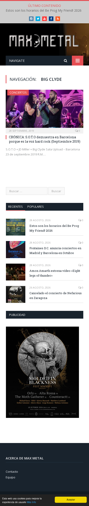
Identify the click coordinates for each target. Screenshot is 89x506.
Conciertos (18, 92)
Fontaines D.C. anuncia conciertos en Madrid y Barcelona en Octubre (55, 250)
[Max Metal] (44, 40)
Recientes (15, 206)
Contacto (12, 471)
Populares (35, 206)
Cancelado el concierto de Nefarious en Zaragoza (55, 295)
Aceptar (71, 499)
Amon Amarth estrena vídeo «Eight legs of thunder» (54, 273)
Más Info (31, 502)
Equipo (10, 477)
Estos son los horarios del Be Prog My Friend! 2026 (43, 10)
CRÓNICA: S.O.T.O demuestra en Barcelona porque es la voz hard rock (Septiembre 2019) (44, 139)
